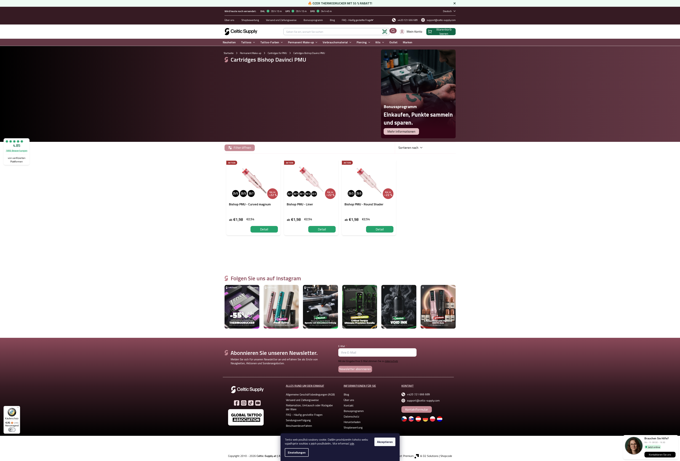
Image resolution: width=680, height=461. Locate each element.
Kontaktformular (416, 409)
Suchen (393, 30)
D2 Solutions (430, 456)
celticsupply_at (243, 403)
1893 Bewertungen (16, 150)
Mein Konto (414, 31)
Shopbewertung (250, 20)
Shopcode (446, 456)
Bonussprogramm (313, 20)
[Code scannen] (385, 32)
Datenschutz (351, 416)
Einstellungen (297, 452)
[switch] (11, 430)
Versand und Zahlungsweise (281, 20)
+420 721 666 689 (418, 394)
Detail (264, 229)
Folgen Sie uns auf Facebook (236, 403)
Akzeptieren (385, 442)
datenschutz (391, 361)
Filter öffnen (242, 147)
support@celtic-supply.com (423, 400)
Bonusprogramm (354, 411)
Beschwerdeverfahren (299, 426)
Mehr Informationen (401, 131)
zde (352, 443)
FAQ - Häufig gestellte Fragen (357, 20)
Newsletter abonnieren (355, 369)
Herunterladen (352, 422)
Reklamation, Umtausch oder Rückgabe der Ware (309, 407)
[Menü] (18, 408)
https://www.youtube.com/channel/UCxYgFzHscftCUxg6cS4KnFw (258, 403)
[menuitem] (229, 42)
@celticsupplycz (251, 403)
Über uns (229, 20)
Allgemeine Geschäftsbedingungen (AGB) (310, 394)
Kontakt (349, 405)
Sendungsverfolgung (298, 420)
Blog (332, 20)
